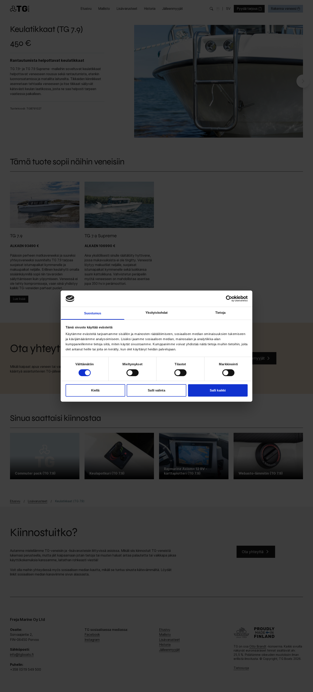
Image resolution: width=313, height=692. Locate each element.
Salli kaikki (218, 390)
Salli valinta (156, 390)
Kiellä (95, 390)
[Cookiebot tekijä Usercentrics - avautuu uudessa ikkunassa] (229, 298)
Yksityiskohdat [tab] (156, 312)
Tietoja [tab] (220, 312)
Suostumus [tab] (92, 313)
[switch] (132, 372)
